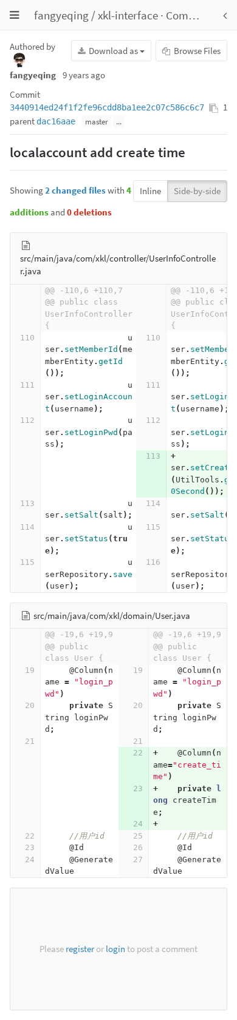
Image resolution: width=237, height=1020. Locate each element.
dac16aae (55, 121)
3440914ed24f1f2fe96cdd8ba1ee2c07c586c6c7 (107, 107)
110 (27, 337)
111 (27, 385)
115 (153, 527)
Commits (188, 15)
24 (138, 823)
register (80, 948)
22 (138, 752)
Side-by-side (197, 191)
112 (27, 420)
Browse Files (196, 50)
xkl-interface (128, 15)
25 (138, 835)
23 (138, 788)
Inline (150, 191)
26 (138, 847)
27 (138, 859)
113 (153, 456)
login (115, 948)
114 (153, 503)
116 (153, 562)
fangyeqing (61, 15)
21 (30, 741)
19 (30, 670)
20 (30, 705)
